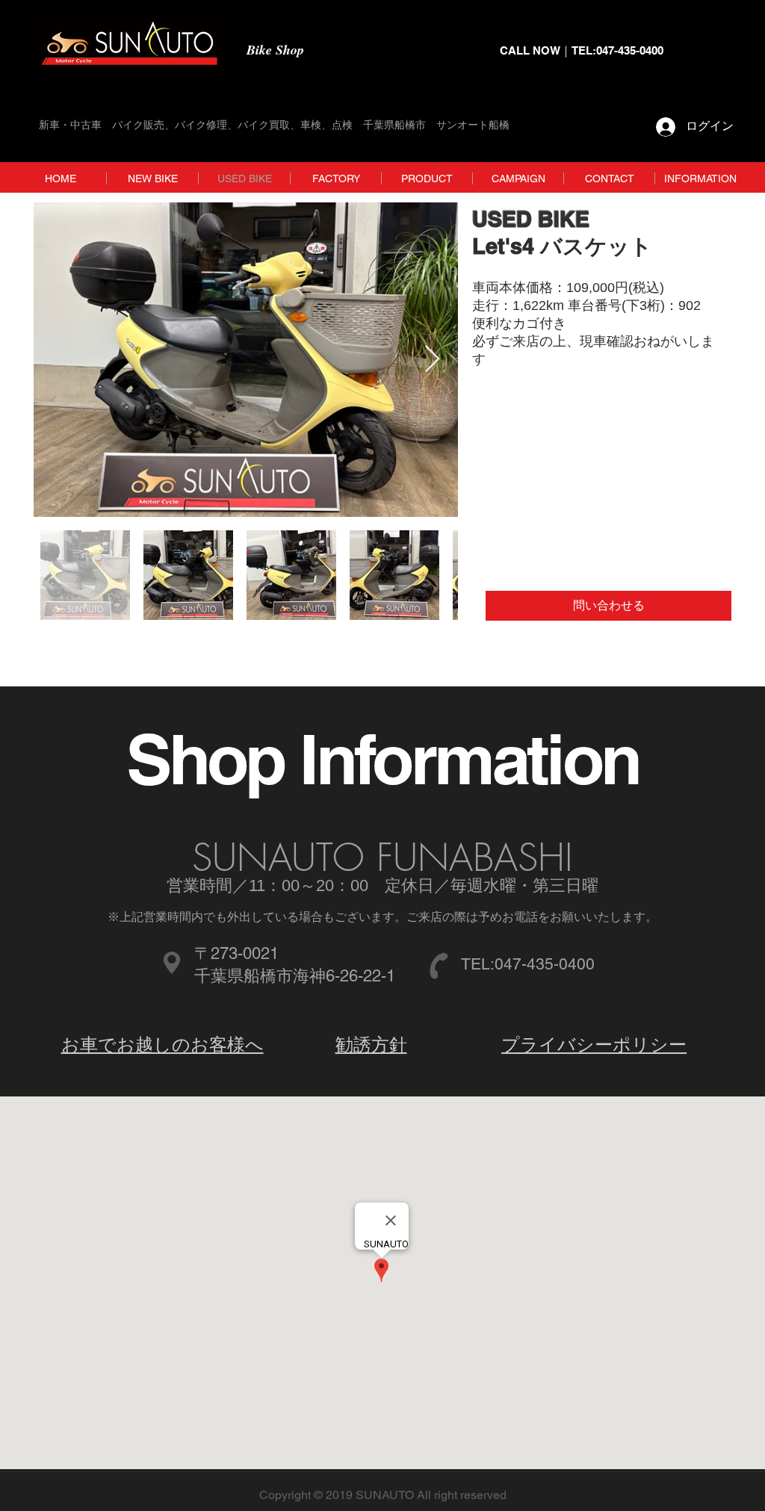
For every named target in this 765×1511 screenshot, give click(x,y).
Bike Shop (275, 49)
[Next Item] (432, 359)
